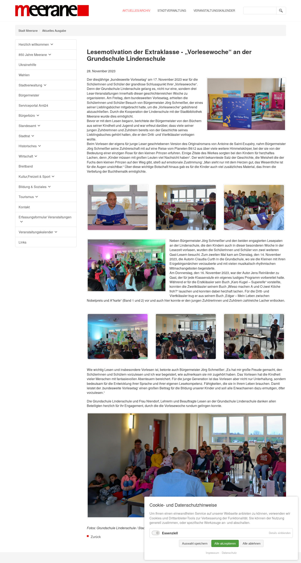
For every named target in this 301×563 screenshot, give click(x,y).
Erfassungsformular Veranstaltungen (45, 217)
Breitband (26, 166)
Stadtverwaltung (171, 10)
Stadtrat (24, 136)
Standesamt (27, 125)
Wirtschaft (26, 156)
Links (22, 242)
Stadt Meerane (28, 30)
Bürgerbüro (27, 115)
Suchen (281, 11)
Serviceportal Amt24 (33, 105)
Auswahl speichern (194, 543)
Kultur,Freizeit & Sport (34, 176)
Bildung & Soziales (32, 186)
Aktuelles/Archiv (136, 10)
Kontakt (24, 207)
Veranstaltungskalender (214, 10)
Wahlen (24, 74)
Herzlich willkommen (34, 44)
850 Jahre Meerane (33, 54)
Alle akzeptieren (225, 543)
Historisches (28, 146)
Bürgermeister (29, 95)
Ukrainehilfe (27, 64)
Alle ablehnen (251, 543)
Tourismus (26, 196)
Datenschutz (229, 553)
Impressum (212, 553)
